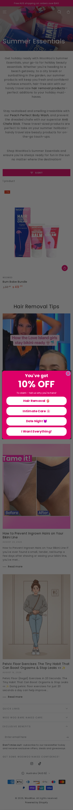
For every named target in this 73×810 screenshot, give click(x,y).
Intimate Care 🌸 (36, 411)
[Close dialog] (68, 373)
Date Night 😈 (36, 421)
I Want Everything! (36, 431)
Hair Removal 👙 (36, 401)
